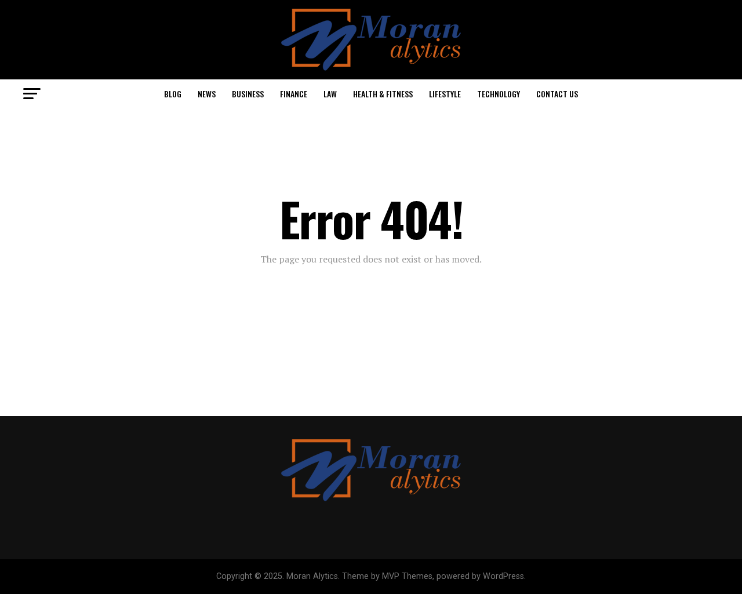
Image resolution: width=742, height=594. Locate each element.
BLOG (172, 94)
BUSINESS (248, 94)
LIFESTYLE (445, 94)
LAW (330, 94)
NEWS (207, 94)
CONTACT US (557, 94)
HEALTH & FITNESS (383, 94)
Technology (498, 94)
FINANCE (293, 94)
